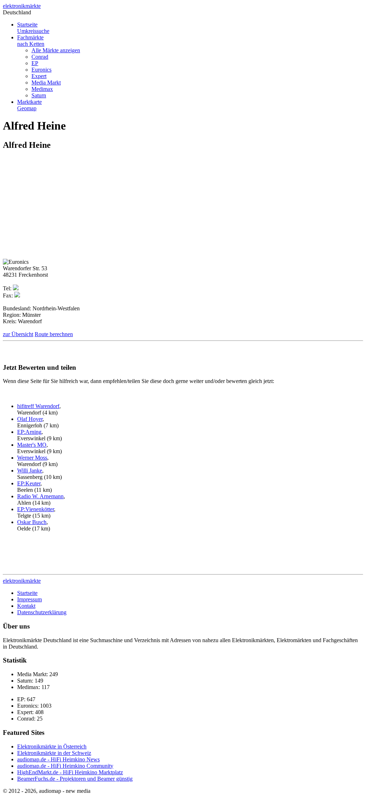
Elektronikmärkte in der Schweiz (54, 753)
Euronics (41, 70)
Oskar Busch (31, 522)
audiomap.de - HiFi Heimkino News (58, 759)
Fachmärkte (30, 40)
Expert (38, 76)
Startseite (33, 27)
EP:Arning (29, 432)
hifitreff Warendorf (38, 406)
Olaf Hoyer (30, 419)
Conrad (39, 57)
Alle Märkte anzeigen (55, 50)
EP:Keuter (28, 483)
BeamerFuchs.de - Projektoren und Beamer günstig (75, 779)
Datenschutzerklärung (41, 612)
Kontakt (26, 606)
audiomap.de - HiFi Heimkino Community (65, 766)
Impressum (29, 599)
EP (34, 63)
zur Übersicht (18, 334)
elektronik (22, 6)
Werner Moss (32, 458)
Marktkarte (29, 105)
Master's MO (31, 445)
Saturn (38, 95)
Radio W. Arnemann (40, 496)
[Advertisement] (63, 207)
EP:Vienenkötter (35, 509)
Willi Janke (29, 470)
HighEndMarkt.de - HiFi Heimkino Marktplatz (70, 772)
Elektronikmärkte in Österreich (51, 746)
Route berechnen (54, 334)
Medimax (42, 89)
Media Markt (46, 82)
